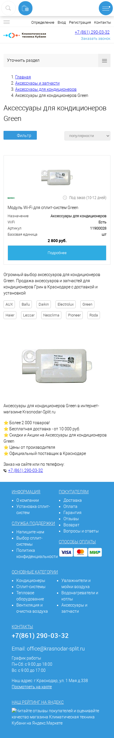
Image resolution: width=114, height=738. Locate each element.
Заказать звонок (95, 38)
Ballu (26, 304)
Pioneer (74, 315)
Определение (42, 22)
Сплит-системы (31, 586)
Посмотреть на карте (32, 686)
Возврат (71, 525)
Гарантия (72, 512)
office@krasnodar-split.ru (56, 648)
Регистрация (80, 22)
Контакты (102, 22)
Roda (93, 315)
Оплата (70, 506)
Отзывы (71, 518)
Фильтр (24, 135)
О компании (27, 500)
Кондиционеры (30, 580)
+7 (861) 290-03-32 (92, 32)
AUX (9, 304)
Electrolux (66, 304)
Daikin (44, 304)
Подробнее (57, 253)
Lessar (28, 315)
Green (87, 304)
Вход (62, 22)
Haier (10, 315)
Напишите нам (30, 532)
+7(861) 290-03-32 (40, 635)
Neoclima (51, 315)
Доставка (72, 500)
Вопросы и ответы (81, 531)
